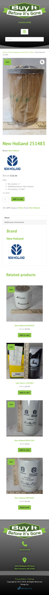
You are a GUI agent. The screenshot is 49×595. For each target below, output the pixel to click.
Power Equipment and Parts (18, 52)
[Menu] (24, 31)
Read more (24, 507)
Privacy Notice (20, 579)
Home (5, 52)
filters (32, 52)
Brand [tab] (7, 218)
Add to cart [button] (25, 335)
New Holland (13, 150)
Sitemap (31, 579)
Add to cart (18, 199)
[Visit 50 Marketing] (24, 588)
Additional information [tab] (14, 222)
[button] (42, 62)
